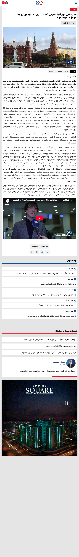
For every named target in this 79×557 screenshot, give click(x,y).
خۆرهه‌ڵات (59, 71)
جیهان (73, 71)
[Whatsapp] (42, 252)
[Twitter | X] (37, 252)
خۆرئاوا (66, 71)
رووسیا (51, 71)
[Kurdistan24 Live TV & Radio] (3, 2)
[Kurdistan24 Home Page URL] (39, 3)
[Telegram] (47, 252)
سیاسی (74, 9)
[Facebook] (31, 252)
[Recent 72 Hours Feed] (6, 2)
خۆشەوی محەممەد (38, 247)
